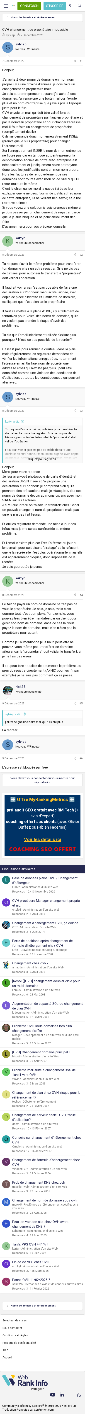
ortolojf (16, 909)
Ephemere (18, 1230)
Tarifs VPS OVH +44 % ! (30, 1244)
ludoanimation (21, 1012)
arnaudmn (18, 967)
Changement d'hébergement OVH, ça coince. (45, 923)
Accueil (7, 1357)
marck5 (17, 1204)
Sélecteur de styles (14, 1320)
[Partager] (75, 61)
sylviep (10, 35)
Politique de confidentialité (19, 1342)
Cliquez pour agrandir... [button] (43, 459)
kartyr (15, 1248)
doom (15, 1124)
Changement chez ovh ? (30, 963)
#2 (81, 254)
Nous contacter (12, 1328)
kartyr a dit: (12, 421)
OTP (14, 927)
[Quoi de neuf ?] (70, 5)
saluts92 (17, 1284)
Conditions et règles (15, 1335)
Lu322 (16, 887)
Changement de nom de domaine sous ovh (44, 1200)
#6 (81, 758)
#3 (81, 410)
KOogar (17, 1035)
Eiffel (15, 949)
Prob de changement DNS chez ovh (38, 1182)
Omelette (18, 1146)
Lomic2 (17, 990)
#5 (81, 703)
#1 (81, 61)
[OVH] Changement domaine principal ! (41, 1052)
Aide (5, 1350)
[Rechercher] (79, 5)
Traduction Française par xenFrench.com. (28, 1409)
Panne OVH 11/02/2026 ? (31, 1280)
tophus (16, 1101)
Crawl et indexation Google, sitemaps (44, 949)
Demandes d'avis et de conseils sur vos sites (54, 1284)
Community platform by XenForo (39, 1405)
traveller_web (20, 1186)
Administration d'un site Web (40, 887)
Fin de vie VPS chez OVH (30, 1262)
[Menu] (6, 6)
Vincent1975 (20, 1169)
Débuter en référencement (39, 1101)
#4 (81, 595)
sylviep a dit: (13, 714)
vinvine (16, 1079)
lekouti (16, 1056)
